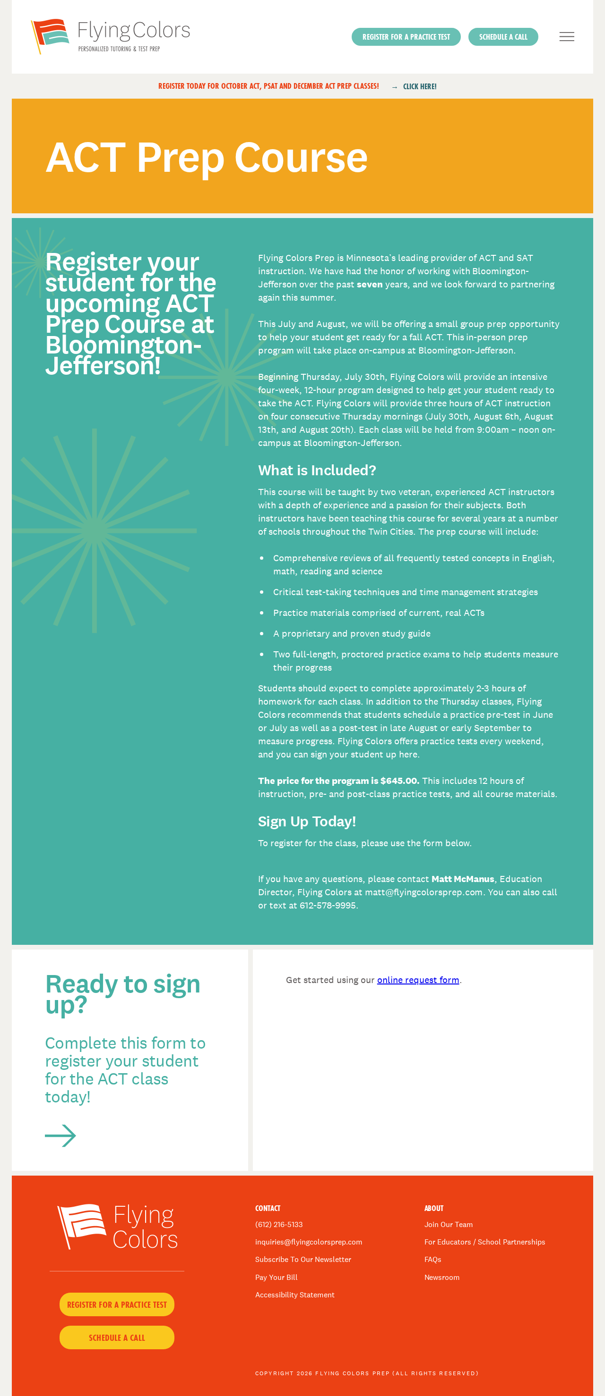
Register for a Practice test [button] (406, 36)
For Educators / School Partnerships (485, 1242)
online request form (418, 980)
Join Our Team (449, 1224)
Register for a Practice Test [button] (117, 1304)
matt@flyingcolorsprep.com (424, 892)
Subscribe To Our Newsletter (303, 1259)
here (408, 754)
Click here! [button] (420, 86)
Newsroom (442, 1277)
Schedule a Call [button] (503, 36)
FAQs (433, 1259)
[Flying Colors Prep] (145, 37)
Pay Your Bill (276, 1277)
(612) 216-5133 (279, 1224)
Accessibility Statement (295, 1295)
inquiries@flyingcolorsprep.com (309, 1242)
